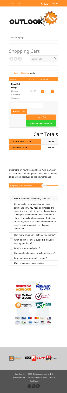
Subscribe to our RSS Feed (38, 386)
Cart (46, 3)
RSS (20, 59)
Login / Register (15, 3)
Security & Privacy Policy (37, 377)
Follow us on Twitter (11, 59)
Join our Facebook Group (16, 59)
